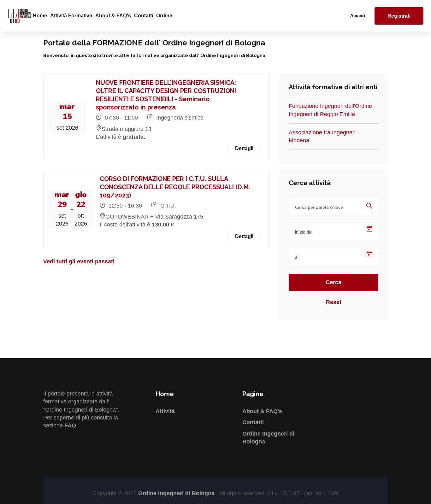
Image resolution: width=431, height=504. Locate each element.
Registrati (398, 16)
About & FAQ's (113, 15)
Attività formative (71, 15)
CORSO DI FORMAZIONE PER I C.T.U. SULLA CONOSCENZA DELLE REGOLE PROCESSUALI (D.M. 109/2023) (175, 187)
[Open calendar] (369, 229)
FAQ (70, 425)
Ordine (164, 15)
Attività (165, 411)
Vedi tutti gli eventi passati (79, 261)
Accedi (357, 15)
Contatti (143, 15)
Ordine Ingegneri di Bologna (177, 493)
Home (40, 15)
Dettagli (244, 148)
